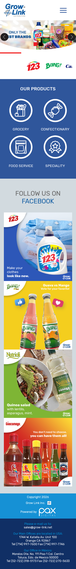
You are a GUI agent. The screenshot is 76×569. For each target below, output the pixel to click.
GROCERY (21, 129)
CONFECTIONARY (55, 129)
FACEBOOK (38, 201)
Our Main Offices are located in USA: (38, 533)
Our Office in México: (38, 550)
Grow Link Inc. (35, 503)
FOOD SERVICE (21, 166)
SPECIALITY (55, 166)
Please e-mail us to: (37, 524)
